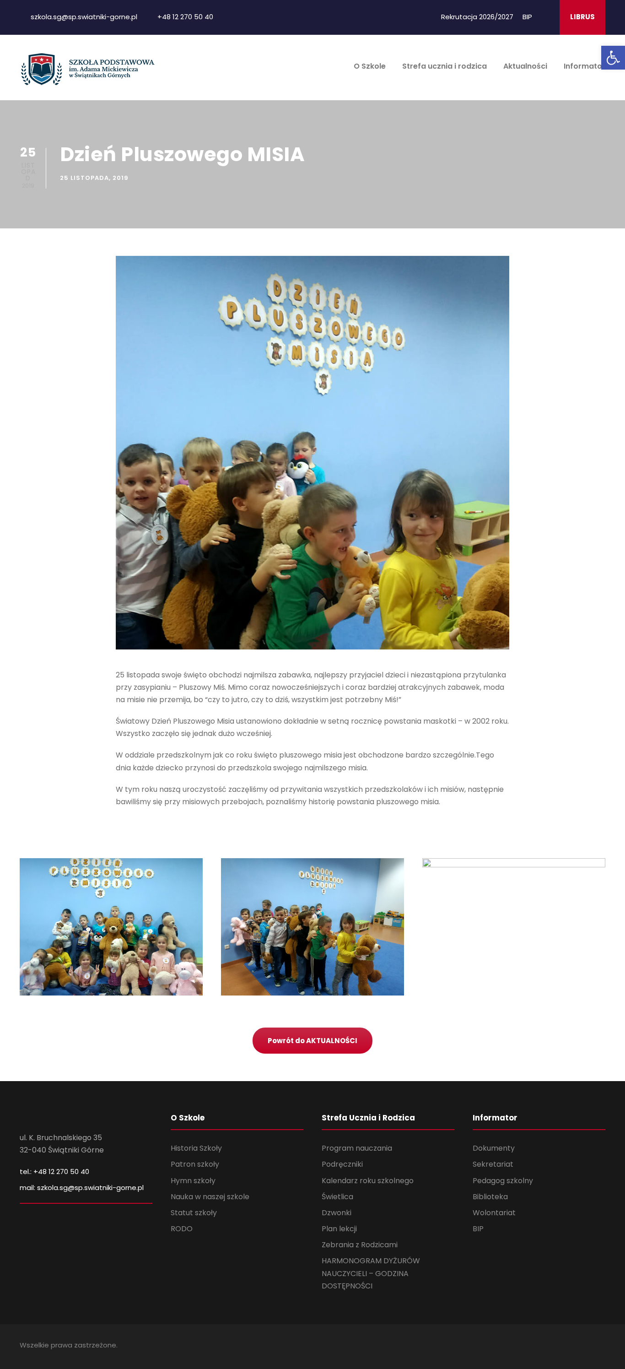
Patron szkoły (195, 1164)
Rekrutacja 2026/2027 (477, 17)
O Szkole (370, 66)
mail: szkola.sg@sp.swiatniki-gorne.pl (82, 1187)
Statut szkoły (194, 1212)
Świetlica (337, 1196)
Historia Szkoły (196, 1148)
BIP (527, 17)
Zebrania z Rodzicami (360, 1244)
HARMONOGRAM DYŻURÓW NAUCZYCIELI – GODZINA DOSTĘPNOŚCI (371, 1273)
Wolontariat (494, 1212)
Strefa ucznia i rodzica (444, 66)
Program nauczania (357, 1148)
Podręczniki (342, 1164)
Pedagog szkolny (503, 1180)
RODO (182, 1228)
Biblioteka (490, 1196)
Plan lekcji (339, 1228)
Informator (584, 66)
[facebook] (546, 17)
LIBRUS (582, 17)
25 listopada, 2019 (94, 177)
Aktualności (525, 66)
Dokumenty (494, 1148)
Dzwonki (336, 1212)
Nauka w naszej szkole (210, 1196)
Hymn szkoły (193, 1180)
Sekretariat (493, 1164)
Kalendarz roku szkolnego (368, 1180)
